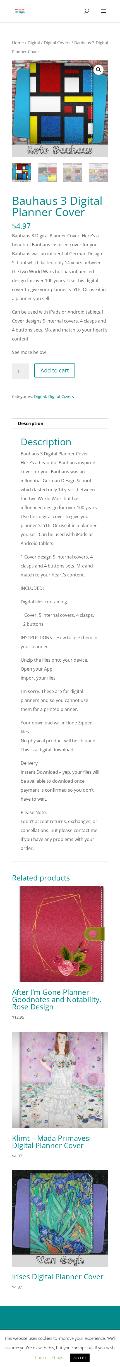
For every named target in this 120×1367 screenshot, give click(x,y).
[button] (98, 70)
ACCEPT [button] (79, 1357)
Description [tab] (31, 423)
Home (18, 42)
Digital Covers (57, 42)
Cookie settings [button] (49, 1357)
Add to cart (54, 370)
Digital (34, 42)
